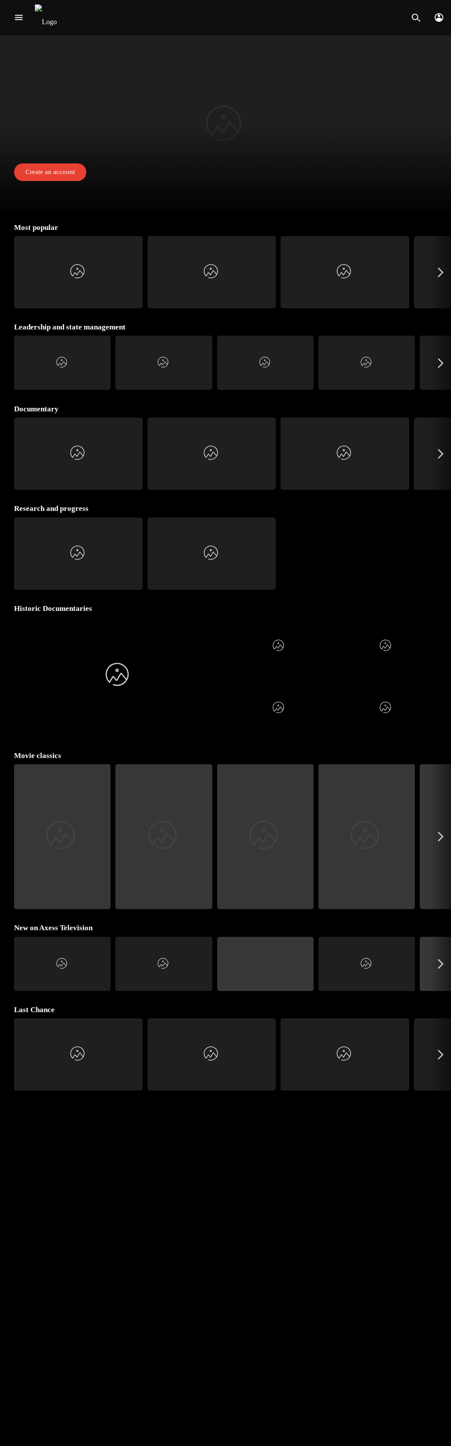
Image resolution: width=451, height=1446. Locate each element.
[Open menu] (19, 17)
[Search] (416, 17)
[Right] (440, 272)
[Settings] (438, 17)
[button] (225, 125)
